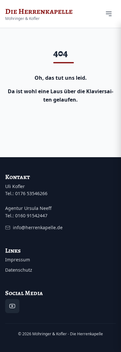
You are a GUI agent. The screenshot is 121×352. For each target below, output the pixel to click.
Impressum (17, 260)
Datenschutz (18, 270)
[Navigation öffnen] (109, 14)
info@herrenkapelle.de (38, 227)
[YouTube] (12, 306)
